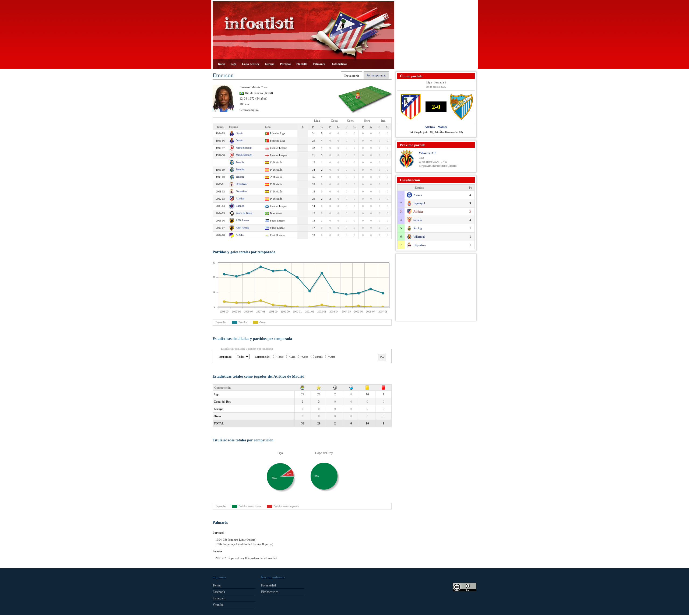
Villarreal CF (427, 152)
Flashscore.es (269, 592)
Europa (270, 63)
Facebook (219, 592)
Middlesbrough (244, 147)
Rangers (240, 205)
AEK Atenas (242, 220)
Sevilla (417, 220)
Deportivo (241, 183)
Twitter (217, 585)
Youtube (218, 605)
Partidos (285, 63)
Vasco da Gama (244, 213)
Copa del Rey (250, 63)
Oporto (239, 133)
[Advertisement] (436, 35)
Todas (280, 356)
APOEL (240, 234)
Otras (332, 356)
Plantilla (301, 63)
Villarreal (419, 236)
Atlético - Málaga (436, 126)
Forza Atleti (268, 585)
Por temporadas (376, 75)
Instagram (219, 598)
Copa (305, 356)
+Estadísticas (338, 63)
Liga (234, 63)
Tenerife (240, 162)
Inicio (221, 63)
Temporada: (225, 356)
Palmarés (319, 63)
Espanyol (419, 203)
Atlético (240, 198)
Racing (417, 228)
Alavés (417, 194)
